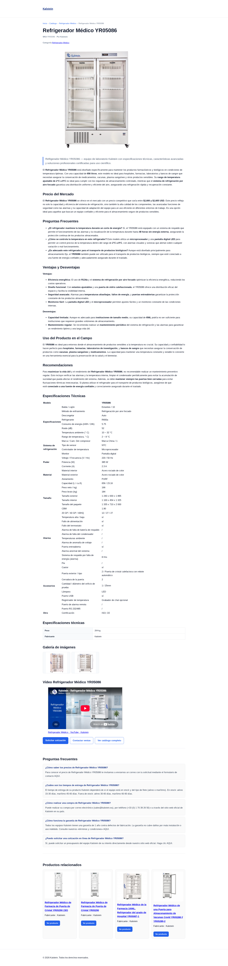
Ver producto (52, 923)
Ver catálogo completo (109, 740)
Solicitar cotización (55, 740)
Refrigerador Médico (60, 43)
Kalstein (48, 8)
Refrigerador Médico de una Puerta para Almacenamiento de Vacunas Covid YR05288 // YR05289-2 (168, 913)
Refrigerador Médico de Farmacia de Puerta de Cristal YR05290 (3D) (58, 906)
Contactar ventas (82, 740)
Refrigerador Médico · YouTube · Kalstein (68, 732)
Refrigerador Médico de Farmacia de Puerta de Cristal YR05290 (94, 906)
